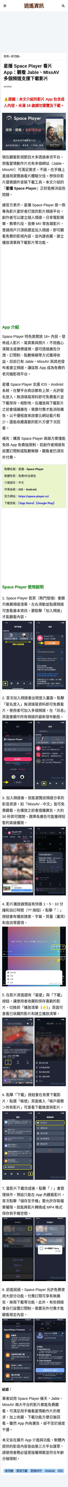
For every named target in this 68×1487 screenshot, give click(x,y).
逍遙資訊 (34, 6)
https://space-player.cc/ (33, 496)
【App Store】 (27, 503)
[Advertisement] (34, 33)
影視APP (36, 1470)
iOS (60, 1470)
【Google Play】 (46, 503)
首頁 (6, 56)
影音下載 (22, 1470)
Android (49, 1470)
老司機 (15, 56)
